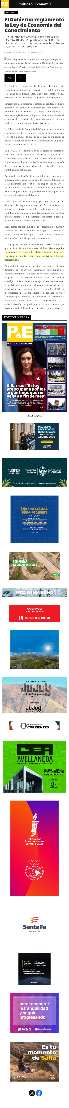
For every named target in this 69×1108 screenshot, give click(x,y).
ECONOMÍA (11, 12)
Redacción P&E (37, 52)
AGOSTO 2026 (34, 416)
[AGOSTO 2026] (34, 410)
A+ (9, 77)
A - (21, 77)
